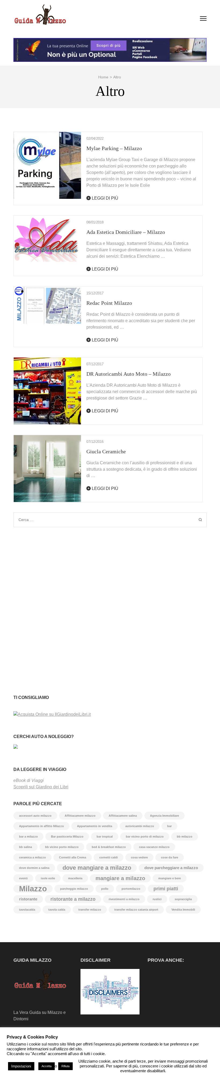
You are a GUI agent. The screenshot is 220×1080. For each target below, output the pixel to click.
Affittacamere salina (123, 815)
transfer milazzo (89, 909)
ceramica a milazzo (32, 857)
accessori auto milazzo (35, 815)
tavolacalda (27, 909)
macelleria (75, 878)
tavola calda (56, 909)
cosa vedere (139, 857)
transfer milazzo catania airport (136, 909)
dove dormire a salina (34, 867)
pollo (104, 888)
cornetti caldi (108, 857)
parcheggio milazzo (74, 888)
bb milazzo (184, 836)
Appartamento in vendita (94, 826)
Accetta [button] (47, 1066)
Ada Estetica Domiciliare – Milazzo (125, 232)
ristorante (28, 899)
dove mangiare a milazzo (97, 867)
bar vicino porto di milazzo (145, 836)
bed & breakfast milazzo (109, 847)
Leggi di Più (104, 198)
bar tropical (105, 836)
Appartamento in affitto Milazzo (41, 826)
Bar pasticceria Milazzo (67, 836)
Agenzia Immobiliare (164, 815)
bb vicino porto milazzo (62, 847)
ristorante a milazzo (73, 899)
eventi (23, 878)
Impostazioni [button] (21, 1066)
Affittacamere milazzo (80, 815)
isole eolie (48, 878)
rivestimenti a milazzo (124, 899)
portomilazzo (131, 888)
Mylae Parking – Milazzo (114, 148)
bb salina (25, 847)
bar (169, 826)
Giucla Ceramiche (106, 451)
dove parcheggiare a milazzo (171, 867)
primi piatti (165, 888)
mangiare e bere (169, 878)
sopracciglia (183, 899)
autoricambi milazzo (139, 826)
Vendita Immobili (183, 909)
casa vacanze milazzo (154, 847)
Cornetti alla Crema (72, 857)
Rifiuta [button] (65, 1066)
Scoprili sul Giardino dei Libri (40, 787)
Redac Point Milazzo (109, 303)
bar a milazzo (28, 836)
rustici (157, 899)
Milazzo (33, 889)
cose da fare (169, 857)
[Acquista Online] (52, 714)
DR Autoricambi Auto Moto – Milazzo (128, 374)
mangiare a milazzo (120, 878)
